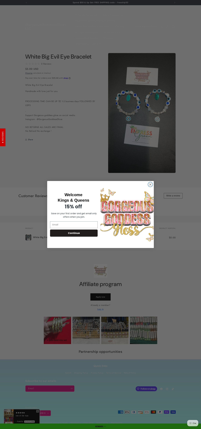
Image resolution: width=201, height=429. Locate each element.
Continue (74, 233)
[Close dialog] (150, 184)
